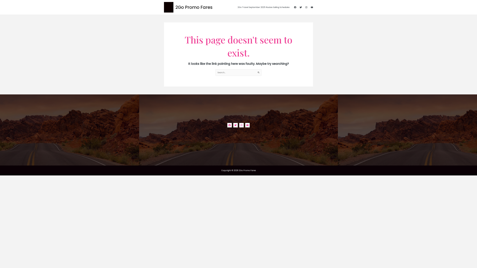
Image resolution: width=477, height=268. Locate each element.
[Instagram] (306, 7)
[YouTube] (312, 7)
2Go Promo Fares (194, 7)
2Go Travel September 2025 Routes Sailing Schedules (264, 7)
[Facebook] (295, 7)
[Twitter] (301, 7)
